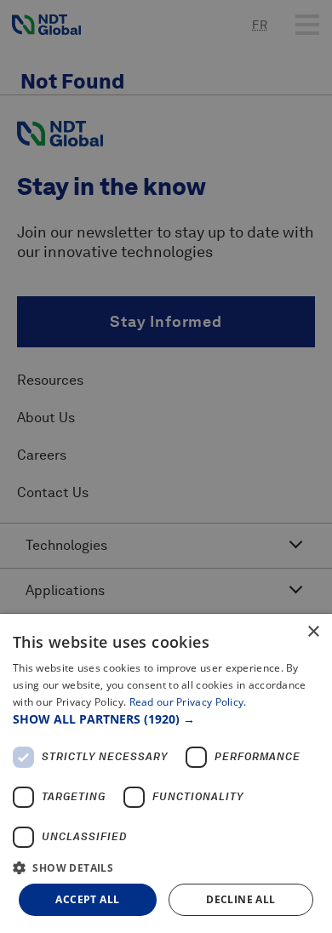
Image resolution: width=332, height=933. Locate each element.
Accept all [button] (87, 899)
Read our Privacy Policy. (188, 702)
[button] (166, 719)
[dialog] (166, 773)
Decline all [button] (240, 899)
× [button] (312, 632)
